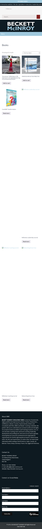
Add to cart (6, 83)
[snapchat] (29, 9)
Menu (3, 33)
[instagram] (20, 9)
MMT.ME (22, 526)
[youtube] (34, 9)
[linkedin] (23, 9)
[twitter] (17, 9)
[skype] (32, 9)
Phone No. (5, 507)
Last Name (5, 501)
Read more (6, 113)
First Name (5, 494)
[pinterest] (26, 9)
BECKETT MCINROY (19, 524)
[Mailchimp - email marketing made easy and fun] (34, 515)
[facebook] (14, 9)
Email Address (6, 488)
